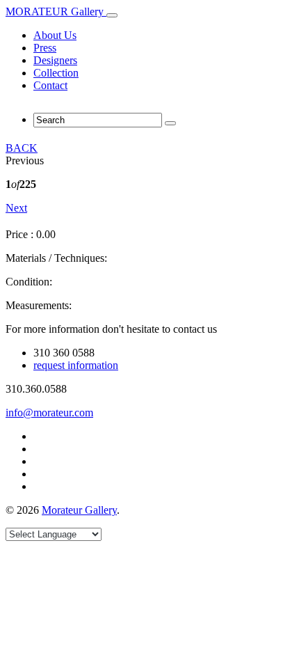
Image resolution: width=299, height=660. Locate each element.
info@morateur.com (49, 412)
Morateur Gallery (79, 510)
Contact (50, 85)
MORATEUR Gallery (56, 11)
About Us (54, 35)
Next (16, 208)
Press (44, 48)
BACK (22, 148)
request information (75, 365)
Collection (56, 73)
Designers (55, 60)
